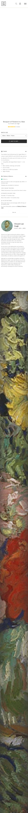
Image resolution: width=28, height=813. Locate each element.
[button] (11, 126)
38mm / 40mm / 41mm (8, 135)
